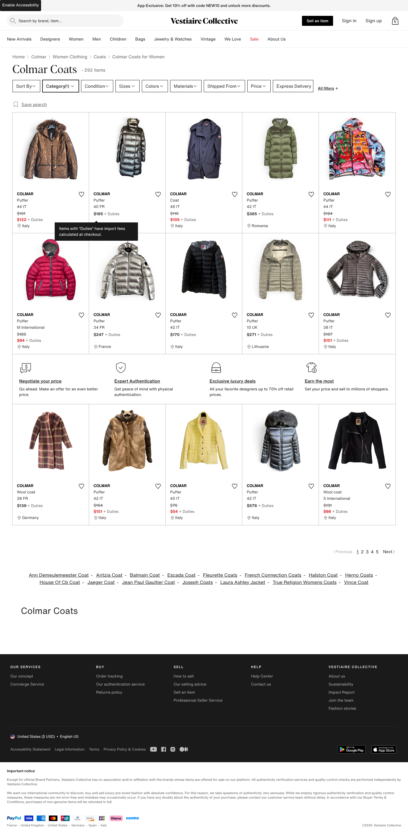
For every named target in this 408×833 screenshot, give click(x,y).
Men (96, 39)
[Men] (105, 39)
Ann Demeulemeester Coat (59, 575)
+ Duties (35, 219)
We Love (233, 39)
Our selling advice (189, 684)
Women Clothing (70, 56)
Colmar (38, 56)
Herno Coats (359, 575)
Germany (78, 825)
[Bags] (149, 39)
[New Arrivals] (36, 39)
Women (76, 39)
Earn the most (319, 381)
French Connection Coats (273, 575)
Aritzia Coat (109, 575)
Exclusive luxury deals (233, 381)
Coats (100, 56)
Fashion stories (342, 708)
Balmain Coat (145, 575)
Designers (50, 39)
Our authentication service (120, 684)
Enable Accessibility (20, 5)
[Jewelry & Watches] (196, 39)
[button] (395, 21)
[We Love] (245, 39)
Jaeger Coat (101, 582)
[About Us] (290, 39)
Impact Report (342, 692)
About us (337, 676)
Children (118, 39)
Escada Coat (181, 575)
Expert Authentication (137, 381)
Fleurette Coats (220, 575)
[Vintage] (220, 39)
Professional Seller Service (197, 700)
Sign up (374, 21)
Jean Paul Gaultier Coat (148, 582)
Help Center (262, 676)
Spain (93, 825)
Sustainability (341, 684)
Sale (254, 39)
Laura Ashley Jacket (242, 582)
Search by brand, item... (40, 21)
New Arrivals (19, 39)
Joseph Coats (197, 582)
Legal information (69, 749)
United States (58, 825)
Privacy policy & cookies (125, 749)
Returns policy (109, 692)
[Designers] (64, 39)
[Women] (88, 39)
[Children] (131, 39)
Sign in (349, 21)
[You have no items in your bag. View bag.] (395, 21)
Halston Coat (323, 575)
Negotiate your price (40, 381)
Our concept (21, 676)
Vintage (207, 39)
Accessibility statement (30, 749)
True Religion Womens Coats (304, 582)
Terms (94, 749)
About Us (277, 39)
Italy (104, 825)
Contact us (261, 684)
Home (18, 56)
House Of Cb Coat (60, 582)
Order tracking (109, 676)
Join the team (341, 700)
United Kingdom (32, 825)
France (12, 825)
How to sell (183, 676)
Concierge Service (27, 684)
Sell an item (317, 21)
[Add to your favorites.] (81, 194)
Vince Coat (356, 582)
